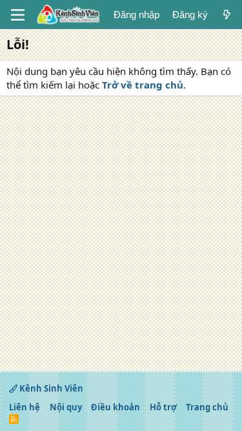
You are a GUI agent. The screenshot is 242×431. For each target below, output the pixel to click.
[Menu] (18, 15)
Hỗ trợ (163, 407)
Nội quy (66, 407)
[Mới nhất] (226, 14)
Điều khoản (115, 407)
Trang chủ (207, 407)
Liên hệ (24, 407)
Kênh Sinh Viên (50, 388)
